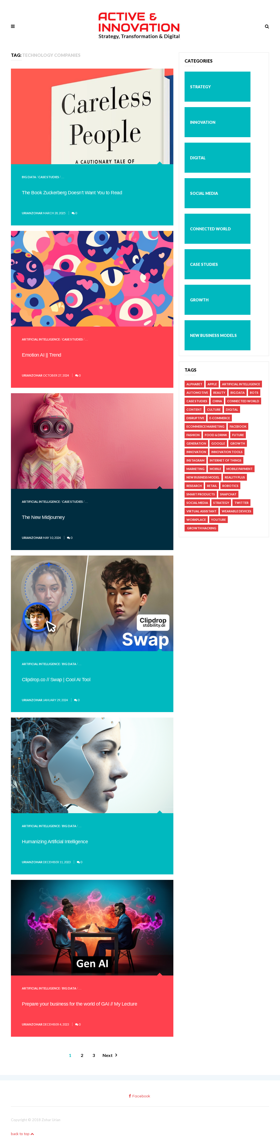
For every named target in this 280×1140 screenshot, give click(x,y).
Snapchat (228, 494)
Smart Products (200, 494)
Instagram (195, 460)
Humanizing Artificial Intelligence (55, 841)
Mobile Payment (239, 469)
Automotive (197, 392)
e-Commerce (219, 418)
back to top (20, 1134)
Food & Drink (216, 435)
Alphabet (194, 384)
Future (238, 435)
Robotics (230, 485)
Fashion (193, 435)
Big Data (29, 177)
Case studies (48, 177)
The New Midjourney (43, 517)
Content (194, 409)
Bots (254, 392)
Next (108, 1055)
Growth (199, 300)
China (217, 401)
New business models (213, 335)
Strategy (200, 86)
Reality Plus (235, 477)
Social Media (204, 193)
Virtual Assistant (201, 511)
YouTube (218, 519)
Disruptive (195, 418)
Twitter (241, 502)
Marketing (195, 469)
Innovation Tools (227, 452)
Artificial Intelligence (41, 339)
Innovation (202, 122)
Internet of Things (225, 460)
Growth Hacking (201, 528)
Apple (212, 384)
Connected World (210, 229)
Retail (212, 485)
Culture (214, 409)
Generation (196, 443)
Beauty (219, 392)
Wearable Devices (236, 511)
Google (218, 443)
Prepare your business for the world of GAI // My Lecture (79, 1004)
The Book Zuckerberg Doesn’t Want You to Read (72, 192)
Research (194, 485)
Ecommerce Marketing (205, 426)
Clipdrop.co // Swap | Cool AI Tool (56, 679)
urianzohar (32, 213)
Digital (198, 157)
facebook (141, 1096)
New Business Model (203, 477)
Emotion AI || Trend (41, 355)
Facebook (238, 426)
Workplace (196, 519)
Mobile (215, 469)
